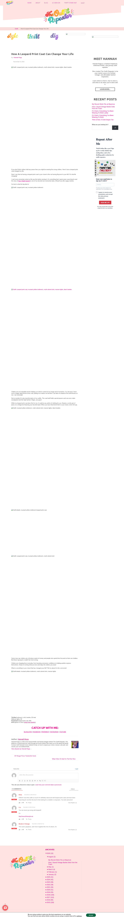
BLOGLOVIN (28, 732)
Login (76, 769)
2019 (50, 892)
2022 (50, 884)
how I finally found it (24, 181)
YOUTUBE (62, 732)
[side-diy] (54, 36)
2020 (50, 890)
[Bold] (19, 781)
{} (42, 780)
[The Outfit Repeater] (9, 2)
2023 (50, 882)
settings (79, 916)
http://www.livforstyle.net (26, 816)
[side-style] (12, 36)
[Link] (40, 781)
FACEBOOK (36, 732)
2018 (50, 895)
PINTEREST (45, 732)
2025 (50, 877)
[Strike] (27, 781)
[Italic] (22, 781)
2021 (50, 887)
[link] (88, 2)
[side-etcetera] (75, 36)
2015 (50, 902)
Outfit (16, 28)
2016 (50, 900)
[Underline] (25, 781)
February (52, 872)
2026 (50, 853)
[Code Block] (37, 781)
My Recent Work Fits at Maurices (103, 104)
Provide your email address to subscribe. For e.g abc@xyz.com (104, 188)
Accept (91, 915)
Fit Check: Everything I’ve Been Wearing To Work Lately (102, 112)
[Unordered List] (32, 781)
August (51, 856)
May (51, 867)
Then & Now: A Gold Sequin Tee (102, 120)
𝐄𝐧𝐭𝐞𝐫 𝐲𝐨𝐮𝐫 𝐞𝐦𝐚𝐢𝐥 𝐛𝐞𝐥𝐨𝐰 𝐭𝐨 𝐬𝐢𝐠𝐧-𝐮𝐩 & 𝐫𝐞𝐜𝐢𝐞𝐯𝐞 (104, 180)
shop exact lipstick (29, 722)
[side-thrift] (33, 36)
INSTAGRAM (54, 732)
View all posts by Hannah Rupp (21, 749)
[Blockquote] (35, 781)
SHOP (83, 3)
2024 (50, 879)
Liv (20, 807)
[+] (45, 780)
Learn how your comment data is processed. (48, 785)
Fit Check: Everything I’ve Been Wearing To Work (102, 116)
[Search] (115, 127)
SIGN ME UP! (105, 202)
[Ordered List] (30, 781)
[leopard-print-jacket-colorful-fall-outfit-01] (44, 339)
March (51, 869)
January (52, 874)
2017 (50, 897)
